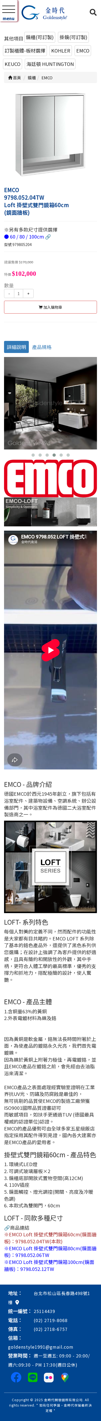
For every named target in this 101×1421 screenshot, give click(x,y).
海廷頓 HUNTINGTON (50, 63)
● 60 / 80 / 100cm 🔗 (27, 236)
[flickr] (48, 1376)
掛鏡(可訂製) (73, 37)
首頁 (16, 77)
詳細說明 (16, 346)
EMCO (82, 50)
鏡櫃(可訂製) (40, 37)
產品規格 (41, 346)
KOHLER (60, 50)
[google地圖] (17, 1302)
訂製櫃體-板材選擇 (25, 50)
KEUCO (12, 63)
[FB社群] (16, 1376)
